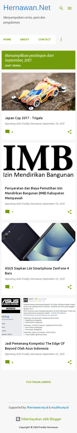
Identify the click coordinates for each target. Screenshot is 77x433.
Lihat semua (13, 65)
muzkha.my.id (60, 407)
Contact (44, 39)
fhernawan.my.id (38, 407)
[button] (69, 132)
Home (7, 39)
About (24, 39)
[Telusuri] (61, 8)
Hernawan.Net (27, 7)
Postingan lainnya (38, 382)
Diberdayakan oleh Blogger (41, 419)
